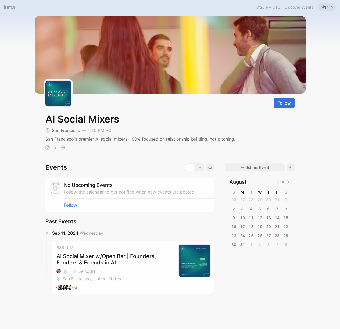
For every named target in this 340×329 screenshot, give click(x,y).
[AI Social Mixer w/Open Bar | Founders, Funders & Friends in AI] (133, 267)
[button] (133, 267)
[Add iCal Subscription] (291, 167)
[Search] (210, 167)
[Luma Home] (10, 7)
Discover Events (299, 7)
